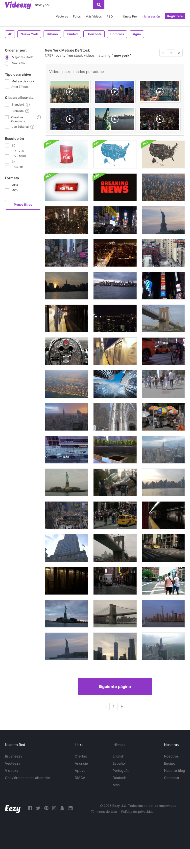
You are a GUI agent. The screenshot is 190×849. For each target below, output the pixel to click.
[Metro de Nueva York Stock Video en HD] (66, 318)
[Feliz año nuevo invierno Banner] (66, 187)
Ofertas (81, 756)
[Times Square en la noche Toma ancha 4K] (115, 220)
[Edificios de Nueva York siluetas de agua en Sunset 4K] (66, 286)
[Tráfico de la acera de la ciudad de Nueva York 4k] (66, 450)
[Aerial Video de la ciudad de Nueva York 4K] (163, 187)
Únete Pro (130, 16)
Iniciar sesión (151, 16)
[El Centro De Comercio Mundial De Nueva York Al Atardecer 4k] (115, 646)
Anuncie (81, 763)
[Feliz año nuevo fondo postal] (66, 154)
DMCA (80, 778)
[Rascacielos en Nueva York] (115, 384)
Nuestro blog (174, 770)
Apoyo (80, 770)
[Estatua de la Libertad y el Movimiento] (66, 482)
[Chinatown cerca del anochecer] (115, 581)
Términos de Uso (104, 811)
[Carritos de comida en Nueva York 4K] (163, 417)
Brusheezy (13, 756)
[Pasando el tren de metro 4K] (115, 351)
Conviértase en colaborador (27, 778)
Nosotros (171, 756)
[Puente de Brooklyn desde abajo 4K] (163, 318)
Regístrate (175, 16)
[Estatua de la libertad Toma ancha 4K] (66, 646)
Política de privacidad (137, 811)
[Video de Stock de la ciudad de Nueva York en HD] (115, 286)
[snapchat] (62, 808)
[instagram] (54, 808)
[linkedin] (70, 808)
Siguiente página (115, 686)
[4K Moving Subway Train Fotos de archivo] (163, 515)
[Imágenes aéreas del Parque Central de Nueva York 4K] (66, 384)
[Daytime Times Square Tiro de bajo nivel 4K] (66, 515)
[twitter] (38, 808)
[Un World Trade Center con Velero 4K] (163, 614)
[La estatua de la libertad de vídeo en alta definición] (66, 614)
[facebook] (30, 808)
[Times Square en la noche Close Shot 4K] (163, 286)
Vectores (62, 16)
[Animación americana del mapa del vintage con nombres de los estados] (115, 154)
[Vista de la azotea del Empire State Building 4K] (163, 450)
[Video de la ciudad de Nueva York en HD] (115, 318)
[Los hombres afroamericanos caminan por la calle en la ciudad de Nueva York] (163, 581)
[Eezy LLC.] (13, 808)
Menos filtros (23, 204)
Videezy (11, 770)
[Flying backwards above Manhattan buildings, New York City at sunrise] (70, 92)
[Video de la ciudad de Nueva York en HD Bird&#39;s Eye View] (66, 220)
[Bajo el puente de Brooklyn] (115, 548)
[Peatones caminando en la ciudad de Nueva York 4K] (163, 384)
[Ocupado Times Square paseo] (115, 515)
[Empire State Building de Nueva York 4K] (66, 548)
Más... (118, 785)
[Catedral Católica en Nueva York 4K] (115, 417)
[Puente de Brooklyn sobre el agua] (115, 614)
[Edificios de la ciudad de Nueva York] (163, 253)
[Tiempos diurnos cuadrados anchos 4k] (66, 253)
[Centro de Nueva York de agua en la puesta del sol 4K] (163, 482)
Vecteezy (12, 763)
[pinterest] (46, 808)
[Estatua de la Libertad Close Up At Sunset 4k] (163, 220)
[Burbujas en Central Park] (115, 482)
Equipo (169, 763)
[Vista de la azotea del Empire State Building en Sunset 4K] (66, 417)
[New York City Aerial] (70, 119)
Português (121, 770)
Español (119, 763)
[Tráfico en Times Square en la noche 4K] (163, 351)
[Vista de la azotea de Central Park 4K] (163, 646)
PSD (110, 16)
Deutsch (119, 778)
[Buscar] (98, 4)
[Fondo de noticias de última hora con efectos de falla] (115, 187)
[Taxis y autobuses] (163, 548)
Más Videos (94, 16)
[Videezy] (18, 5)
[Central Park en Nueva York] (66, 351)
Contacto (171, 778)
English (118, 756)
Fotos (77, 16)
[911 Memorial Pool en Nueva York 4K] (115, 450)
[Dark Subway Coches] (66, 581)
